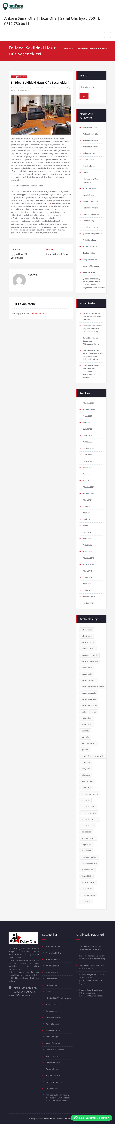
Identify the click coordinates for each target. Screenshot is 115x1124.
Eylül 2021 (87, 480)
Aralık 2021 (87, 461)
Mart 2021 (87, 512)
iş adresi (85, 749)
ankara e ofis (87, 674)
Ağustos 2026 (88, 403)
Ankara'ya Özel (89, 153)
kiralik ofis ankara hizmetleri (93, 756)
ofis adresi (86, 775)
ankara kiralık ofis (89, 693)
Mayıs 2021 (87, 500)
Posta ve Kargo (89, 220)
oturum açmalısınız (39, 313)
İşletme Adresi (87, 869)
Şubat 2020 (87, 545)
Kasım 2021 (87, 467)
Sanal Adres (86, 787)
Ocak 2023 (87, 435)
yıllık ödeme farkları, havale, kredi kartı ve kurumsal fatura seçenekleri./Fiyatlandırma (58, 1098)
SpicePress (68, 1118)
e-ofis (84, 712)
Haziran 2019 (88, 564)
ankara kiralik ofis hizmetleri (93, 686)
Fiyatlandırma (89, 166)
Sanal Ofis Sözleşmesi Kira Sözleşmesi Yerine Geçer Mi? (92, 316)
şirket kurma (87, 888)
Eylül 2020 (87, 532)
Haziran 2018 (88, 603)
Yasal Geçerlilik (89, 272)
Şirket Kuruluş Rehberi (92, 233)
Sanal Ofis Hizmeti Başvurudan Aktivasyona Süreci (91, 341)
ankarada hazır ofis (89, 655)
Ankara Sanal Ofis (90, 146)
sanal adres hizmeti (90, 794)
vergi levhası (87, 844)
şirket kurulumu (88, 895)
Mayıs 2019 (87, 571)
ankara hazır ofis (88, 680)
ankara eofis (87, 667)
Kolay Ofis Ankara (90, 208)
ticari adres (86, 832)
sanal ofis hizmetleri (90, 819)
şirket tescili (86, 901)
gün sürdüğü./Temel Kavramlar (59, 998)
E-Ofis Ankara (88, 159)
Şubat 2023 (87, 429)
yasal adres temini (89, 863)
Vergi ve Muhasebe (91, 266)
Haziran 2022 (88, 448)
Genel (37, 88)
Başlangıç (67, 48)
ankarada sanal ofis (90, 661)
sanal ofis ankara (89, 813)
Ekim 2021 (87, 474)
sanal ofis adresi (88, 806)
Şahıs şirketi (86, 876)
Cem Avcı (20, 88)
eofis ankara (87, 718)
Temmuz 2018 (89, 596)
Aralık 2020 (87, 525)
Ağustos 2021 (88, 487)
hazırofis (85, 737)
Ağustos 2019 (88, 558)
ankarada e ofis (88, 648)
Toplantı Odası (89, 253)
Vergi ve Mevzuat (90, 259)
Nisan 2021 (87, 506)
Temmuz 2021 (89, 493)
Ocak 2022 (87, 454)
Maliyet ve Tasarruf (91, 214)
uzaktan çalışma (88, 838)
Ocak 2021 (87, 519)
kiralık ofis (65, 88)
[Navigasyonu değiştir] (107, 35)
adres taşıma (87, 629)
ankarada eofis (88, 642)
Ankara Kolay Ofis (90, 140)
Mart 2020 (87, 538)
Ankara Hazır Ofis (90, 127)
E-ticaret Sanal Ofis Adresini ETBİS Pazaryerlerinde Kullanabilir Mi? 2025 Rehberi (91, 371)
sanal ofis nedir (88, 825)
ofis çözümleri (87, 781)
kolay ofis (86, 768)
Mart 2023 (87, 422)
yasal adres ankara (89, 857)
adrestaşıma (87, 636)
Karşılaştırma (88, 195)
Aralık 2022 (87, 442)
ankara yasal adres (89, 705)
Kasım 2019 (87, 551)
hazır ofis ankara (88, 743)
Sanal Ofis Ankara (90, 227)
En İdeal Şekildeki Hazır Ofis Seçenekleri (90, 48)
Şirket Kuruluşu (89, 240)
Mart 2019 (87, 583)
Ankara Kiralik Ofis (90, 134)
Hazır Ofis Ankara (90, 188)
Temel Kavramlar (90, 246)
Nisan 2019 (87, 577)
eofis (49, 88)
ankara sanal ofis (89, 699)
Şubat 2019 (87, 590)
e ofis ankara (87, 724)
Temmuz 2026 (89, 409)
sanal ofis (15, 90)
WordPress (50, 1118)
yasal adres (24, 90)
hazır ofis (55, 88)
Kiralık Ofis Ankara (90, 201)
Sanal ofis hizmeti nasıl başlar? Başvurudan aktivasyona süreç (92, 328)
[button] (91, 1118)
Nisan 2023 (87, 416)
